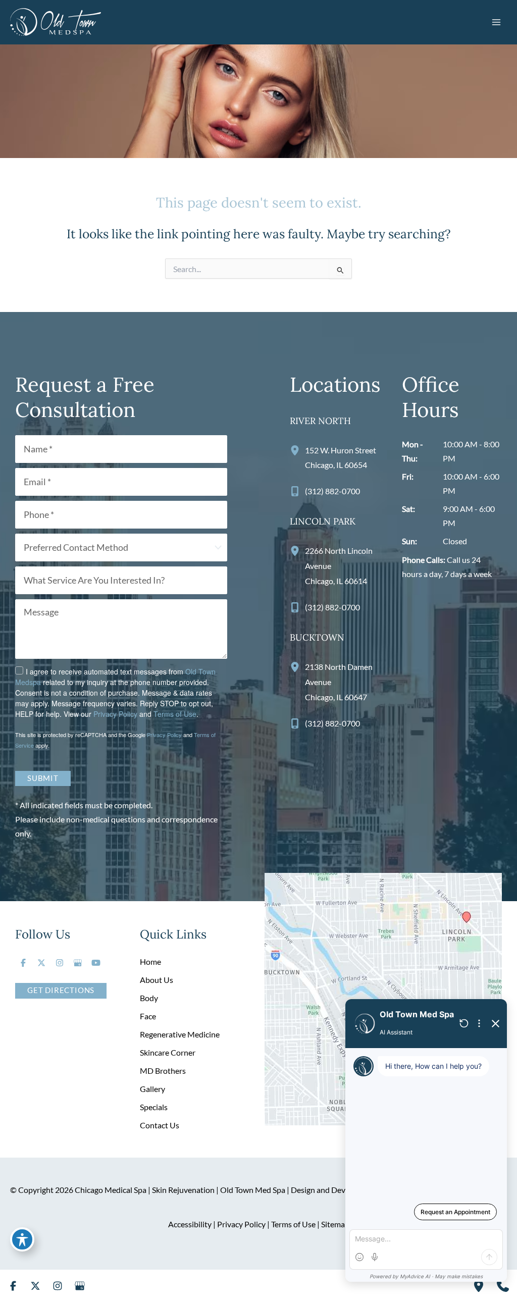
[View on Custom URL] (383, 998)
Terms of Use (174, 714)
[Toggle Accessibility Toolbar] (22, 1239)
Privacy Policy (115, 714)
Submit (43, 778)
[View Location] (297, 449)
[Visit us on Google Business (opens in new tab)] (78, 963)
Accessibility (190, 1224)
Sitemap (335, 1224)
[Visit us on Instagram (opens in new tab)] (59, 963)
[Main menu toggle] (496, 22)
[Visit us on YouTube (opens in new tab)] (96, 963)
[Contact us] (503, 1286)
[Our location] (479, 1286)
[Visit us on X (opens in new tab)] (41, 963)
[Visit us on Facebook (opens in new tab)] (23, 963)
